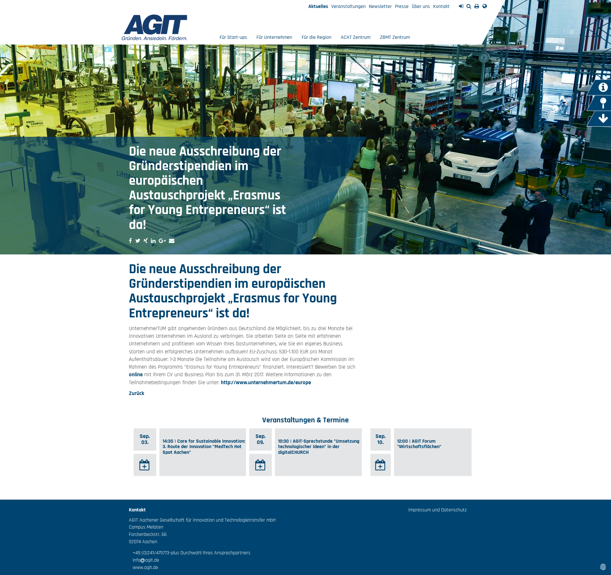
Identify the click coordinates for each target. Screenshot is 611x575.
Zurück (136, 393)
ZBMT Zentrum (395, 37)
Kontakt (441, 6)
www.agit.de (143, 567)
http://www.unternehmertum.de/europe (266, 382)
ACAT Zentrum (355, 37)
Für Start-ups (233, 37)
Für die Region (316, 37)
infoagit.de (144, 560)
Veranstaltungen (348, 6)
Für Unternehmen (274, 37)
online (136, 374)
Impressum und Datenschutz (437, 510)
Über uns (421, 6)
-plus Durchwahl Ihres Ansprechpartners (209, 553)
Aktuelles (318, 6)
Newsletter (380, 6)
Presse (402, 6)
